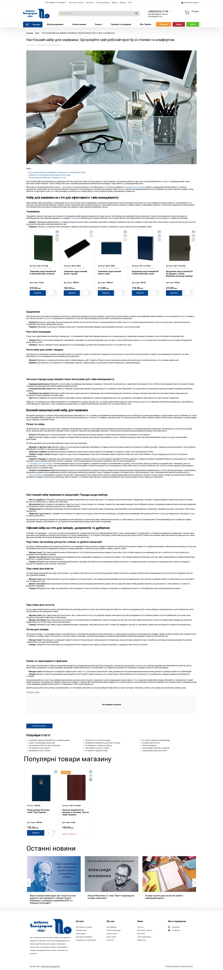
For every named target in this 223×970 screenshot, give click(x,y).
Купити (37, 293)
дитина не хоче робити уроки (97, 740)
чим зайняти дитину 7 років (97, 748)
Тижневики (75, 218)
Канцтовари (80, 934)
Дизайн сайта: (45, 966)
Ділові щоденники (55, 24)
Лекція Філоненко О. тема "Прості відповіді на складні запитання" (110, 896)
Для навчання (81, 930)
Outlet (192, 24)
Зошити (98, 24)
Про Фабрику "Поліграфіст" (56, 2)
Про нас (140, 927)
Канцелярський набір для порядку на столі (47, 178)
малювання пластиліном (39, 751)
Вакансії (123, 2)
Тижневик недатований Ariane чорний (75, 272)
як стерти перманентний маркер (156, 740)
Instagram (176, 927)
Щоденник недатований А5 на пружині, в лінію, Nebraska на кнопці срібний (179, 273)
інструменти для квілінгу (39, 748)
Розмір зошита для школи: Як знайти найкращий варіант (164, 896)
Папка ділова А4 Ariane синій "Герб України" (38, 811)
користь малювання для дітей (42, 743)
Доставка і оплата (76, 2)
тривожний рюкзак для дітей (154, 751)
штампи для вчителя (151, 743)
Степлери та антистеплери (40, 464)
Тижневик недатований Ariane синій (109, 272)
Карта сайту (111, 937)
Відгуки (114, 2)
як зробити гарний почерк (96, 751)
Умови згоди (112, 934)
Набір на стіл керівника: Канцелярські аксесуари (50, 175)
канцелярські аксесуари (133, 187)
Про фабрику (112, 927)
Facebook (176, 930)
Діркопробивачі (35, 475)
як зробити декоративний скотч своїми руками (49, 740)
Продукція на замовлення (86, 940)
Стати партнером (102, 2)
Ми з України (145, 24)
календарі (143, 340)
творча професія (149, 745)
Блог (130, 2)
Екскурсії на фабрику (84, 937)
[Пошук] (136, 13)
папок (84, 671)
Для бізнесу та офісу (84, 927)
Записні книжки (79, 24)
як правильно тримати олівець (98, 745)
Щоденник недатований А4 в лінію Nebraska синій (145, 272)
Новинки (164, 24)
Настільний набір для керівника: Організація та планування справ (57, 172)
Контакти (89, 2)
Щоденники (48, 318)
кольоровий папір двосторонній (155, 748)
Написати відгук (39, 726)
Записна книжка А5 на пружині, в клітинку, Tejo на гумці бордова (75, 812)
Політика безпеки (114, 930)
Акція (178, 24)
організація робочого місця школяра (44, 745)
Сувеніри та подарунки (121, 24)
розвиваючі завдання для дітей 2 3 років (102, 743)
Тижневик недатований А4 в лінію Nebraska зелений (43, 272)
